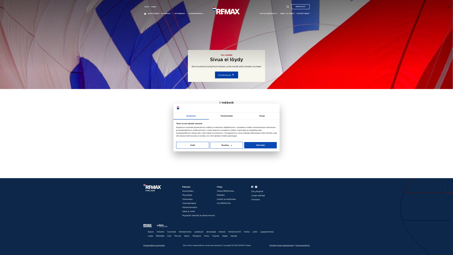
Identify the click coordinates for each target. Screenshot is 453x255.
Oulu (169, 236)
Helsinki (160, 232)
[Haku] (288, 7)
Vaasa (224, 236)
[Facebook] (252, 187)
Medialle (221, 195)
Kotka (247, 232)
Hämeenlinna (185, 232)
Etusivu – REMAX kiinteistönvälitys (145, 14)
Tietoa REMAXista (267, 13)
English (153, 6)
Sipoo (186, 236)
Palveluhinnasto (189, 207)
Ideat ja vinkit (287, 13)
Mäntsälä (160, 236)
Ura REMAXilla (224, 203)
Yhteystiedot (303, 13)
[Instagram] (256, 187)
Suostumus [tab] (191, 116)
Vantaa (233, 236)
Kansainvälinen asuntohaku (154, 245)
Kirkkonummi (234, 232)
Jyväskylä (198, 232)
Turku (206, 236)
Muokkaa (225, 145)
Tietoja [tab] (262, 116)
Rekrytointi (300, 6)
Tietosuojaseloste (302, 245)
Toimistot (255, 200)
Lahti (255, 232)
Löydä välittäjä (258, 196)
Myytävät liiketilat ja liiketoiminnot (198, 216)
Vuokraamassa (196, 13)
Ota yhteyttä (257, 191)
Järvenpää (211, 232)
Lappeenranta (267, 232)
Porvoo (177, 236)
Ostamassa (179, 13)
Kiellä (192, 145)
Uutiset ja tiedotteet (226, 199)
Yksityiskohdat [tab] (226, 116)
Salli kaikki (260, 145)
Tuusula (215, 236)
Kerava (222, 232)
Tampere (196, 236)
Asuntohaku (154, 13)
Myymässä (166, 13)
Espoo (151, 232)
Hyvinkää (171, 232)
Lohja (150, 236)
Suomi (147, 6)
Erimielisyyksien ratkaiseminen (281, 245)
